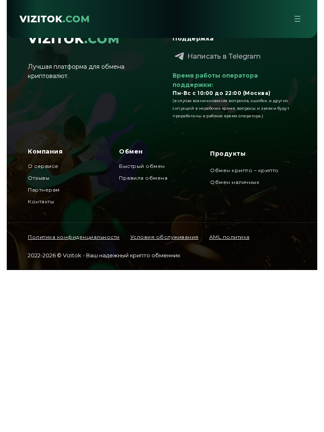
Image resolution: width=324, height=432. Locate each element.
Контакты (41, 201)
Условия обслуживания (164, 237)
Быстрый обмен (142, 166)
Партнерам (44, 189)
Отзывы (38, 178)
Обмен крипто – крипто (244, 170)
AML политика (229, 237)
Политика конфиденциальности (74, 237)
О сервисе (43, 166)
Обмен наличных (234, 182)
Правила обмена (143, 178)
